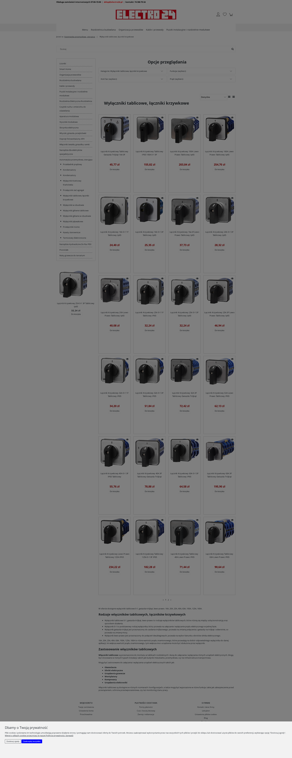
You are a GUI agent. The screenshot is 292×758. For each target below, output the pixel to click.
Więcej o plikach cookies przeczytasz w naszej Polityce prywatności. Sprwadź (39, 735)
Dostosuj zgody (13, 741)
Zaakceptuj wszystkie (32, 741)
